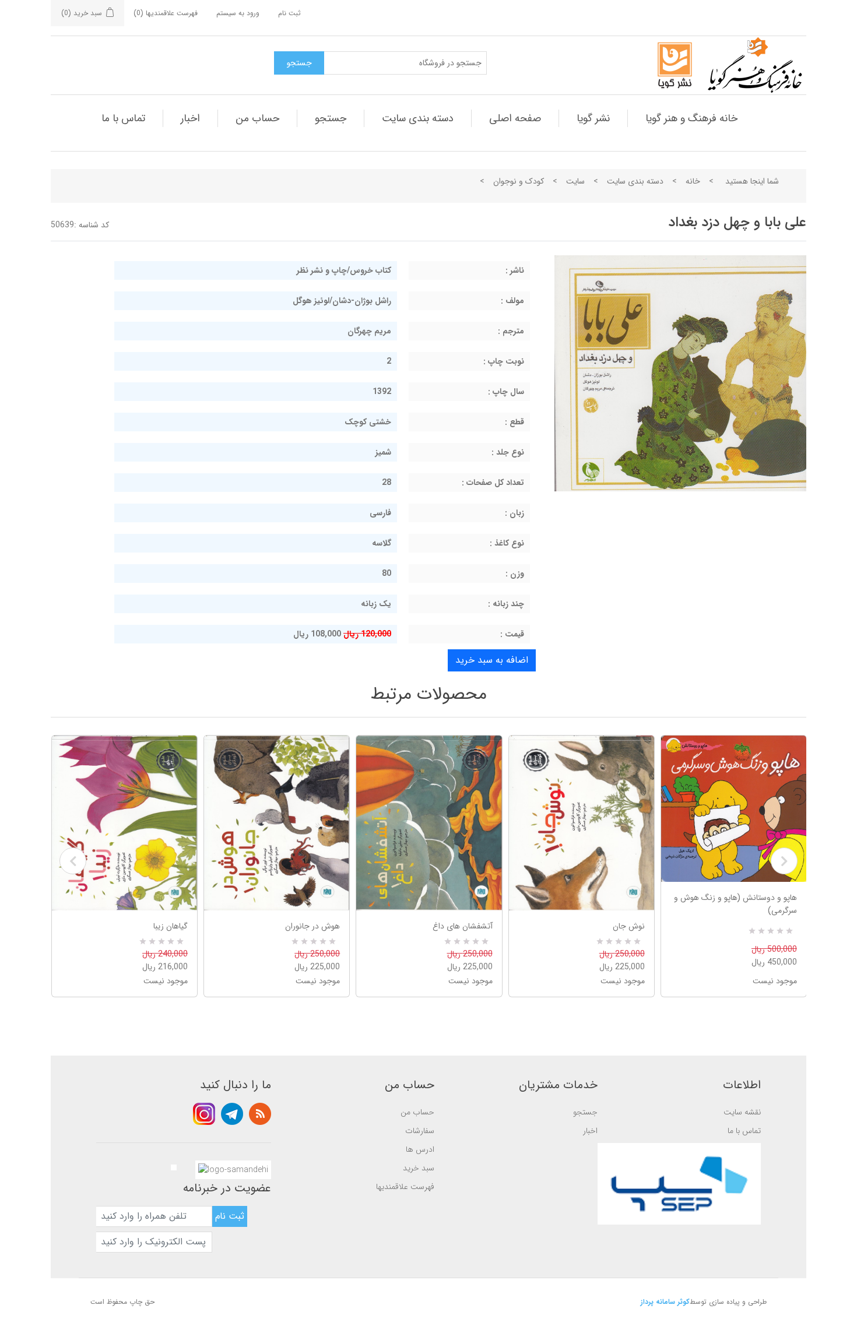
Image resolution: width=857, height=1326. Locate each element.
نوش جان (629, 926)
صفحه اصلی (515, 118)
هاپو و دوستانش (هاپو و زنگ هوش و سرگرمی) (735, 904)
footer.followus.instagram (204, 1114)
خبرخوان (260, 1114)
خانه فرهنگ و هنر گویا (691, 118)
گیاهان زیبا (170, 926)
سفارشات (419, 1130)
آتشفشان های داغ (462, 926)
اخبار (190, 118)
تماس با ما (123, 118)
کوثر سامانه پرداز (665, 1301)
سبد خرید (418, 1168)
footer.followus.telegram (232, 1114)
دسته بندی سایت (418, 118)
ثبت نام (289, 13)
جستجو (330, 118)
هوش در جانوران (312, 926)
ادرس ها (420, 1149)
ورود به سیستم (237, 13)
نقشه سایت (742, 1112)
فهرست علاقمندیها (405, 1186)
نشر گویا (593, 118)
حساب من (257, 118)
